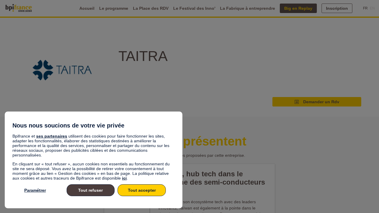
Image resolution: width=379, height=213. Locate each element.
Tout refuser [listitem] (90, 190)
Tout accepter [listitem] (142, 190)
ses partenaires (51, 136)
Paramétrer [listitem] (35, 190)
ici (124, 178)
